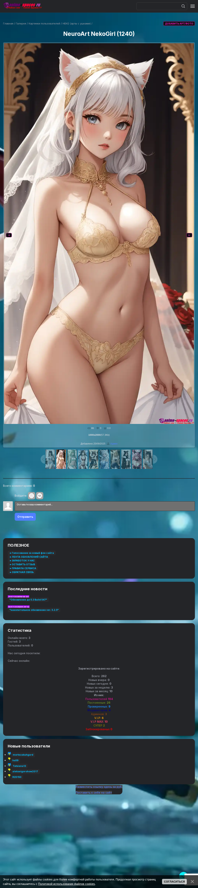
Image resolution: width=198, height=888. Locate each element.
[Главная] (22, 6)
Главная (8, 23)
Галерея (21, 23)
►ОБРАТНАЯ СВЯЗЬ (21, 572)
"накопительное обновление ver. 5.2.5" (34, 609)
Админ (114, 443)
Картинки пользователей (44, 23)
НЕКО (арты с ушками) (77, 23)
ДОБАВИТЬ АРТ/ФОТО (179, 23)
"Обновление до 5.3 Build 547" (28, 599)
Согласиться (174, 881)
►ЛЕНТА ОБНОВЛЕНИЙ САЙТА (28, 556)
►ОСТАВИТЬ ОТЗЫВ (22, 564)
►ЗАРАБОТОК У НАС (22, 560)
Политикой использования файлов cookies (66, 883)
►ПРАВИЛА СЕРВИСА (22, 568)
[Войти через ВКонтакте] (39, 495)
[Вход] (31, 495)
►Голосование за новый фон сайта (31, 552)
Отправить (25, 516)
